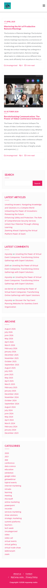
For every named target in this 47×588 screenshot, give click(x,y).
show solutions (11, 515)
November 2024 (12, 397)
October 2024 (10, 400)
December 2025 (11, 355)
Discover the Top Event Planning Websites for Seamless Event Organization (21, 303)
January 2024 (10, 430)
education (9, 469)
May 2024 (9, 416)
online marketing (12, 502)
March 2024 (10, 423)
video (7, 534)
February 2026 (11, 348)
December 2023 (11, 433)
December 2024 (11, 394)
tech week (9, 528)
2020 (7, 453)
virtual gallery (11, 544)
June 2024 (9, 413)
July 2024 (9, 410)
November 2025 (12, 358)
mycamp (8, 254)
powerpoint (10, 505)
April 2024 (9, 420)
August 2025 (10, 368)
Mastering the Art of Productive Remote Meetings (19, 27)
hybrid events (11, 482)
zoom (7, 554)
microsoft (9, 499)
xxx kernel (9, 289)
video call (9, 538)
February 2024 (11, 426)
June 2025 (9, 374)
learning (8, 492)
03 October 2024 (11, 111)
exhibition (9, 473)
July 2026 (9, 332)
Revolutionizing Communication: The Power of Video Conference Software (22, 117)
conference (9, 463)
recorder (8, 508)
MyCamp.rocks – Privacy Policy (24, 577)
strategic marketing (13, 518)
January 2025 (10, 391)
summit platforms (12, 521)
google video (10, 476)
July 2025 (9, 371)
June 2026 (9, 335)
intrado (8, 489)
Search (9, 175)
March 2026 (10, 345)
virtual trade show (13, 547)
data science (10, 466)
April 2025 (9, 381)
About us (17, 574)
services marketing (13, 512)
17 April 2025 (9, 22)
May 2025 (9, 377)
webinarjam (10, 551)
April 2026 (9, 342)
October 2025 (10, 361)
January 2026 (10, 351)
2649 (7, 265)
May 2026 (9, 338)
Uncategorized (11, 65)
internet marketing (13, 485)
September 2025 (12, 364)
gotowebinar (10, 479)
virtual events (11, 541)
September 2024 (12, 403)
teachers (8, 525)
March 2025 (10, 384)
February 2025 (11, 387)
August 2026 (10, 329)
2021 (7, 456)
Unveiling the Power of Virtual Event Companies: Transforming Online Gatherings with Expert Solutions (23, 257)
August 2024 (10, 407)
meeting (8, 495)
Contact (29, 574)
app (6, 460)
